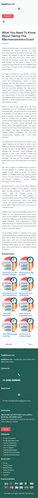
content (30, 195)
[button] (19, 8)
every (4, 191)
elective (26, 188)
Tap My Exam (29, 493)
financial (22, 146)
